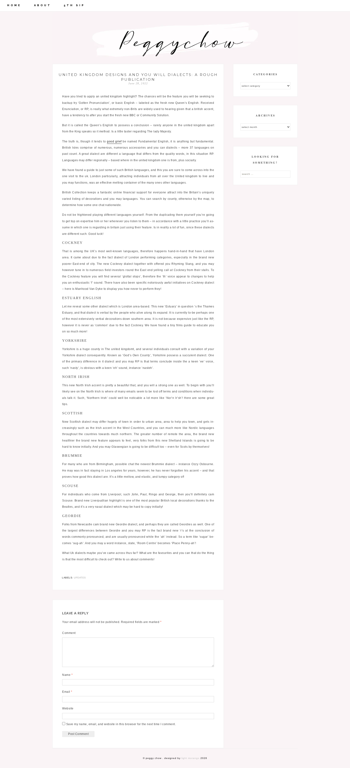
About (42, 5)
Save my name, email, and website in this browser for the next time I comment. (121, 724)
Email (67, 691)
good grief (114, 141)
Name (67, 675)
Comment (69, 633)
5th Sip (74, 5)
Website (68, 708)
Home (14, 5)
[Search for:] (265, 173)
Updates (80, 577)
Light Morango (190, 758)
